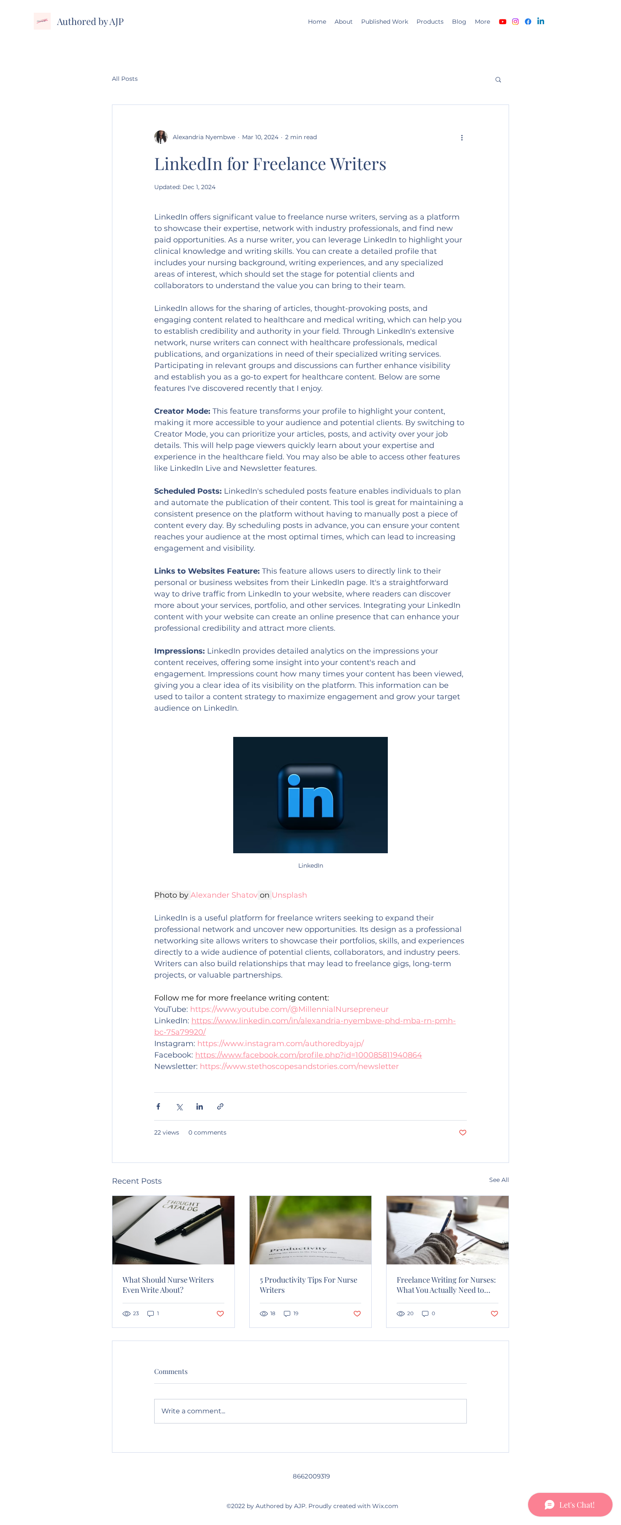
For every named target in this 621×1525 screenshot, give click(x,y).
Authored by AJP (90, 21)
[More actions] (462, 137)
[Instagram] (515, 21)
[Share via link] (220, 1106)
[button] (498, 79)
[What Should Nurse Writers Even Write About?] (173, 1230)
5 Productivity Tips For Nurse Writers (308, 1285)
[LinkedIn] (541, 21)
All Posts (125, 78)
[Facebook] (528, 21)
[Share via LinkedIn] (200, 1106)
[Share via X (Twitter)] (179, 1106)
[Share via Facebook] (158, 1106)
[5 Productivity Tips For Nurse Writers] (311, 1230)
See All (499, 1180)
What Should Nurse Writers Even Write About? (168, 1285)
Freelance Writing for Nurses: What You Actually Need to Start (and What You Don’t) (446, 1285)
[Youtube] (502, 21)
